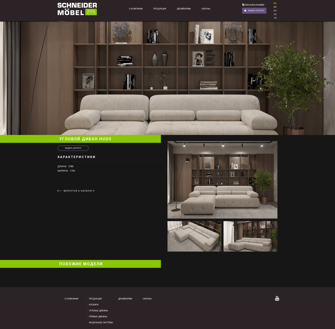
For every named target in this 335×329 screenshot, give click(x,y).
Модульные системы (101, 322)
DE (275, 14)
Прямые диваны (98, 316)
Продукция (159, 9)
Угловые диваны (98, 310)
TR (275, 18)
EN (275, 7)
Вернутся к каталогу (79, 190)
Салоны (205, 9)
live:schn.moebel (254, 4)
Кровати (93, 304)
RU (275, 3)
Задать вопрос (256, 10)
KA (275, 10)
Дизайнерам (184, 9)
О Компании (136, 9)
